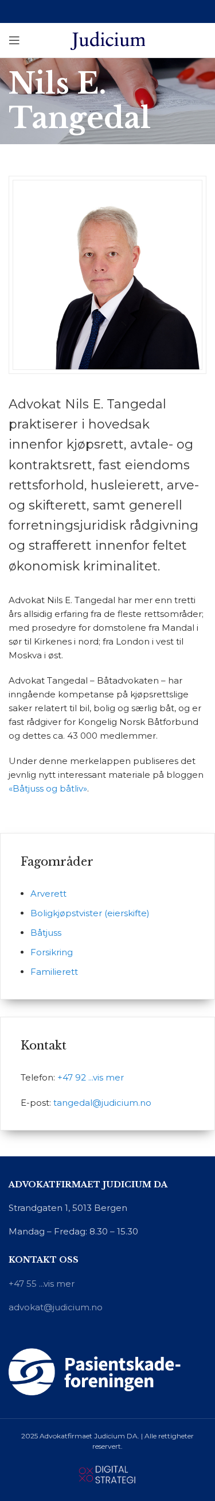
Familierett (54, 971)
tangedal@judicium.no (102, 1102)
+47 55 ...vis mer (42, 1283)
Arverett (48, 893)
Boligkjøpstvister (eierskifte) (90, 913)
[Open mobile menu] (14, 40)
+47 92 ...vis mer (90, 1077)
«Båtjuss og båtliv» (48, 788)
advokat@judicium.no (56, 1307)
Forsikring (51, 952)
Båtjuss (45, 932)
